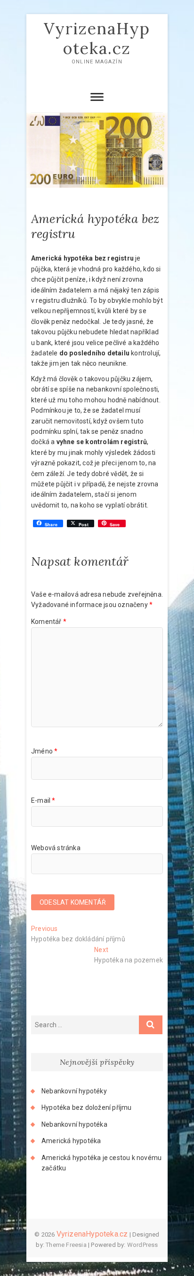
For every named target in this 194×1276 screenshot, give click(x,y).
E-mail (43, 800)
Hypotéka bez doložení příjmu (86, 1107)
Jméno (44, 751)
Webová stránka (56, 848)
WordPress (142, 1244)
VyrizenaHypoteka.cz (97, 38)
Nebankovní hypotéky (74, 1091)
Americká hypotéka (71, 1141)
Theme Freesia (66, 1244)
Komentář (48, 621)
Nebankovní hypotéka (74, 1124)
